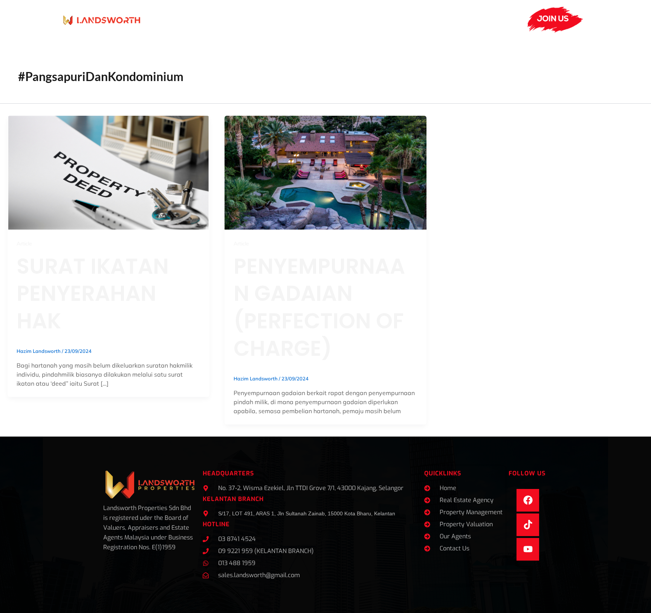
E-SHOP (483, 19)
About (162, 19)
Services (203, 19)
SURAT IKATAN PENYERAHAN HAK (93, 293)
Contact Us (444, 19)
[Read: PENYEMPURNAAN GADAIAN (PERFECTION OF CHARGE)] (325, 172)
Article (24, 243)
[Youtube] (528, 549)
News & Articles (304, 19)
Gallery (357, 19)
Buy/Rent (396, 19)
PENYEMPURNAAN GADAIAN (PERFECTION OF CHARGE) (319, 307)
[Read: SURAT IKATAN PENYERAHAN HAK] (108, 172)
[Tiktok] (528, 524)
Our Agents (252, 19)
